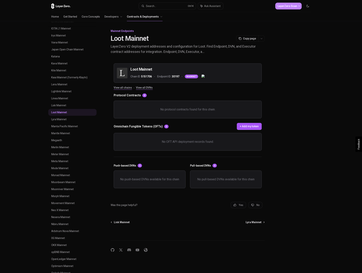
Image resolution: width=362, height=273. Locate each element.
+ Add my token (249, 126)
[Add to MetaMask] (203, 76)
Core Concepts (91, 16)
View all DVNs (144, 87)
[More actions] (261, 38)
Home (55, 16)
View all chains (123, 87)
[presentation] (75, 147)
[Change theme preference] (308, 6)
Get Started (70, 16)
